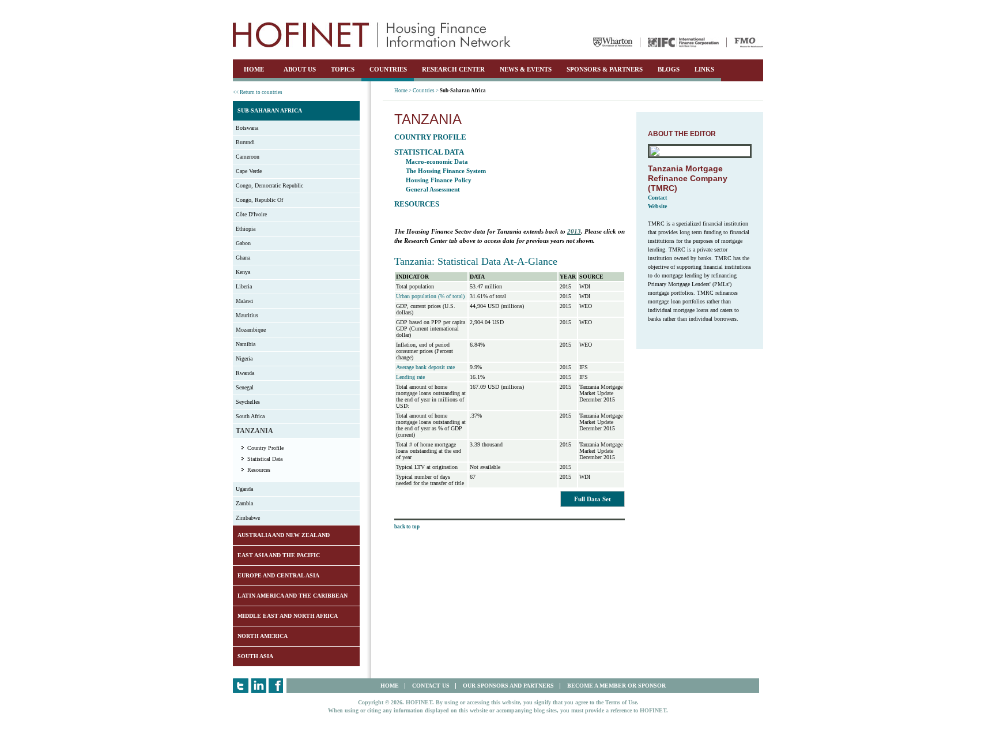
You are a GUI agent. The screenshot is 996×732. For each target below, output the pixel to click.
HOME (254, 69)
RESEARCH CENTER (453, 69)
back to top (407, 527)
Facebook (276, 685)
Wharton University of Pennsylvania (612, 42)
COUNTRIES (388, 69)
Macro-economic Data (437, 161)
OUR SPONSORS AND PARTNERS (508, 685)
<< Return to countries (257, 92)
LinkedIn (258, 685)
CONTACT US (431, 685)
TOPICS (342, 69)
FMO (748, 42)
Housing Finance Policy (438, 180)
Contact (657, 197)
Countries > (426, 90)
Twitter (240, 685)
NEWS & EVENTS (526, 69)
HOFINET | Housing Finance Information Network (372, 34)
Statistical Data (264, 459)
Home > (403, 90)
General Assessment (433, 189)
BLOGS (669, 69)
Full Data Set (592, 498)
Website (657, 206)
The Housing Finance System (446, 170)
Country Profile (265, 448)
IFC (683, 42)
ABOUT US (300, 69)
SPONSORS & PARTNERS (605, 69)
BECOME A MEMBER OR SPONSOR (616, 685)
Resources (258, 470)
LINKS (704, 69)
